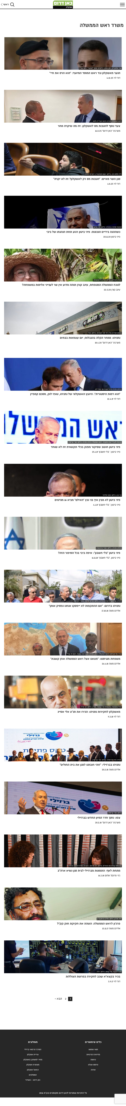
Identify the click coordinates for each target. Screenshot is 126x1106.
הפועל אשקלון (33, 1070)
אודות (93, 1070)
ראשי (6, 4)
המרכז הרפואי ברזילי (32, 1049)
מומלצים (33, 1042)
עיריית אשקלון (33, 1055)
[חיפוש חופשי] (12, 4)
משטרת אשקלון (32, 1065)
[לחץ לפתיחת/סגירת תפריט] (122, 4)
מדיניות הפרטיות (93, 1055)
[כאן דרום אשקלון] (63, 4)
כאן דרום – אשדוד (32, 1080)
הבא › (58, 999)
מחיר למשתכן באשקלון (32, 1060)
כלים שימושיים (93, 1042)
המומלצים (33, 1075)
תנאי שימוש (93, 1049)
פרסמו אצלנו (93, 1065)
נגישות (93, 1060)
